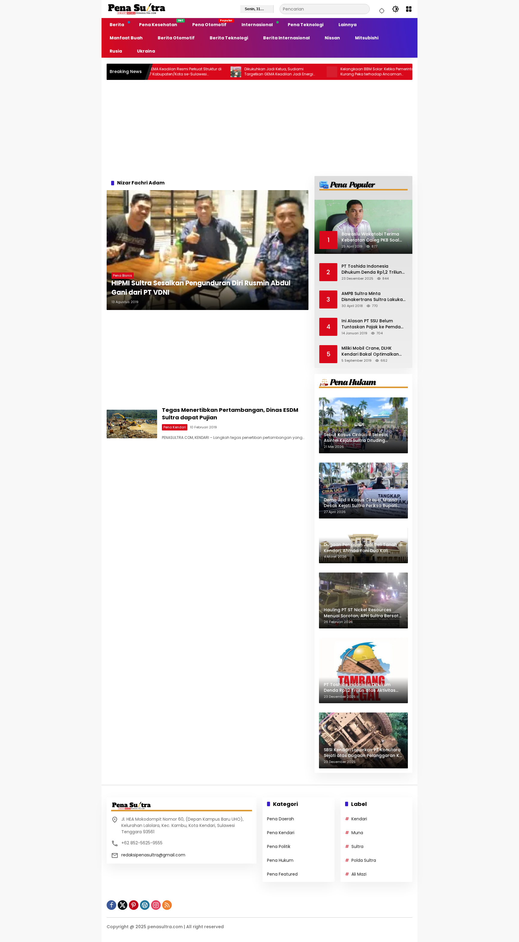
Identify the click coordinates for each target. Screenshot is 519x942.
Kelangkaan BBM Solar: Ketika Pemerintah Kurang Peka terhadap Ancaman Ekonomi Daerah (346, 72)
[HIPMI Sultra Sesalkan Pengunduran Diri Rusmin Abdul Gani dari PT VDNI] (207, 250)
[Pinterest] (133, 905)
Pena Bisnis (122, 275)
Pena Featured (282, 874)
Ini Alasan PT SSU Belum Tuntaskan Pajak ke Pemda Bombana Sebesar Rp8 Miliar (373, 324)
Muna (357, 833)
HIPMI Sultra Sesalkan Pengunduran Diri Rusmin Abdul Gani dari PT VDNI (200, 288)
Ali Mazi (358, 874)
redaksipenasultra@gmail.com (153, 855)
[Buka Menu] (408, 9)
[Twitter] (122, 905)
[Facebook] (111, 905)
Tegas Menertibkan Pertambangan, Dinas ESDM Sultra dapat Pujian (230, 413)
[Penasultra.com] (137, 9)
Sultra (357, 846)
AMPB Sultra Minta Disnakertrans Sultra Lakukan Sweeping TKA (373, 296)
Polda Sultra (363, 860)
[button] (381, 9)
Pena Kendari (174, 427)
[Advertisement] (259, 128)
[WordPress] (145, 905)
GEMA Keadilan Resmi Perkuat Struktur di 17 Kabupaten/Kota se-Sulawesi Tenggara (153, 72)
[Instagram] (156, 905)
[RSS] (167, 905)
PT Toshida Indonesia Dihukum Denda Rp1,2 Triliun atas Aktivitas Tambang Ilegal (371, 269)
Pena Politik (278, 846)
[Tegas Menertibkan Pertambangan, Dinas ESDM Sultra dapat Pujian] (132, 424)
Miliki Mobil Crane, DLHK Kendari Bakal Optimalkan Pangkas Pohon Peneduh (370, 351)
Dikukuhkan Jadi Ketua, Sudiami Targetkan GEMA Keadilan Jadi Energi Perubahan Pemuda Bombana (246, 72)
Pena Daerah (280, 819)
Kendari (359, 819)
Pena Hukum (280, 860)
